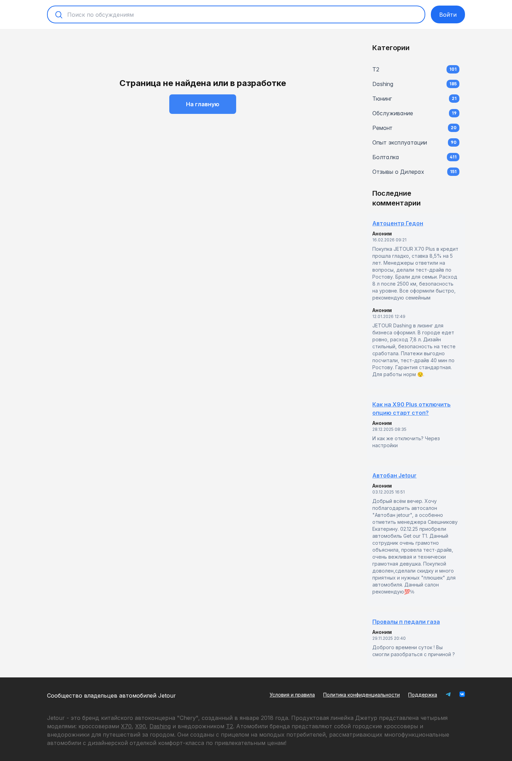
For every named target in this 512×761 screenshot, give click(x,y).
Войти (448, 14)
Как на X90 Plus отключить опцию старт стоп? (411, 408)
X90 (140, 726)
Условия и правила (292, 695)
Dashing (160, 726)
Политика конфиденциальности (361, 695)
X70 (126, 726)
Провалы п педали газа (406, 621)
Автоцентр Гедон (397, 223)
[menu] (416, 120)
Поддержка (422, 695)
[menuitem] (416, 69)
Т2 (229, 726)
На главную (202, 104)
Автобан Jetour (394, 475)
